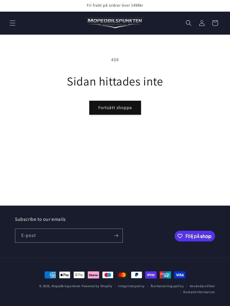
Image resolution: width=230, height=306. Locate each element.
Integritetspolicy (131, 286)
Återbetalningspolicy (167, 286)
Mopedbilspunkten (66, 286)
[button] (12, 23)
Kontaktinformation (199, 292)
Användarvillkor (202, 286)
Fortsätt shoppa (115, 107)
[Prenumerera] (115, 236)
